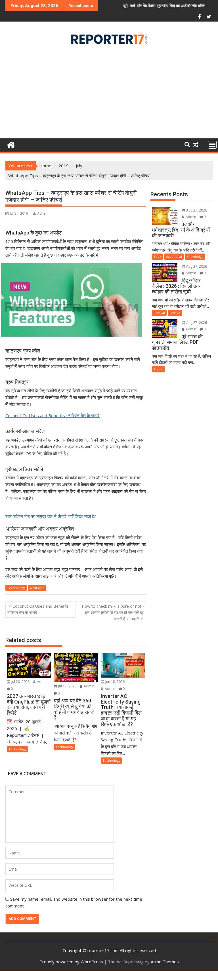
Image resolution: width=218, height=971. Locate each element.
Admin (42, 213)
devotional (174, 256)
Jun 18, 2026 (114, 681)
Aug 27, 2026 (196, 210)
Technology (16, 588)
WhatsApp (37, 588)
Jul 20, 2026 (20, 681)
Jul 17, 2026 (66, 686)
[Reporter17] (10, 144)
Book (157, 256)
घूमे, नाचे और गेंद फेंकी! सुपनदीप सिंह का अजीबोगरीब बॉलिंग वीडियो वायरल (154, 5)
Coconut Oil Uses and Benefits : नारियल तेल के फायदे (52, 415)
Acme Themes (165, 961)
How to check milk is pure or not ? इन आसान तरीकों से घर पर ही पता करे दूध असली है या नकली (113, 612)
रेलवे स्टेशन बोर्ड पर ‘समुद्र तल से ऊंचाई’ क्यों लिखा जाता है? (50, 516)
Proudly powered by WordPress (71, 961)
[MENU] (212, 145)
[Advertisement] (109, 93)
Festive (174, 313)
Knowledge (195, 256)
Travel (158, 369)
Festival (159, 313)
